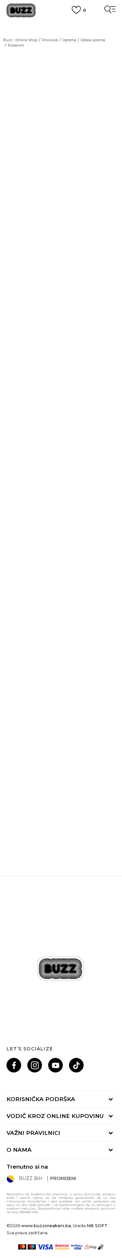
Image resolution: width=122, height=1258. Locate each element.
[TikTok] (76, 1065)
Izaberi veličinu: (25, 216)
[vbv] (77, 1247)
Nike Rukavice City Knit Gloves (61, 509)
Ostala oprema (93, 40)
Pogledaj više (61, 32)
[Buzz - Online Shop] (21, 10)
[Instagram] (34, 1065)
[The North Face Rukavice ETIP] (61, 761)
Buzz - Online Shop (20, 40)
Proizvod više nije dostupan (57, 260)
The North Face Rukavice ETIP (61, 818)
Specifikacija (23, 322)
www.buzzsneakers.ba (46, 1225)
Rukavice (16, 45)
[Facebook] (14, 1065)
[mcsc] (62, 1247)
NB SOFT (97, 1225)
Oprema (69, 40)
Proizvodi (50, 40)
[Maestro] (32, 1247)
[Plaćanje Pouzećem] (101, 1247)
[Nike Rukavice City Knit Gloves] (61, 452)
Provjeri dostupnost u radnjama (50, 342)
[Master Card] (22, 1247)
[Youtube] (55, 1065)
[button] (107, 298)
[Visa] (45, 1247)
